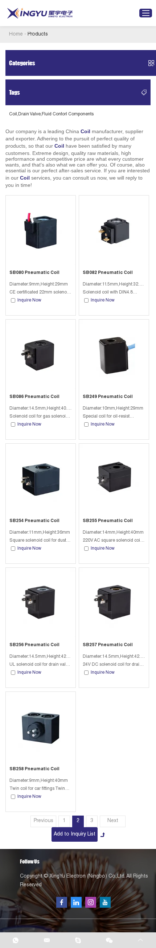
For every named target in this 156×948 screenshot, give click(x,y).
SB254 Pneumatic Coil (34, 521)
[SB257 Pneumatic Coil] (114, 602)
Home (16, 34)
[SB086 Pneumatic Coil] (40, 354)
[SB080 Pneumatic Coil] (40, 230)
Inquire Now (29, 300)
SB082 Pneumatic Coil (108, 273)
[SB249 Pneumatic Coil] (114, 354)
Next (112, 821)
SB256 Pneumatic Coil (34, 645)
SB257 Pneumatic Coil (108, 645)
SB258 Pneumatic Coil (34, 769)
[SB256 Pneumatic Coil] (40, 602)
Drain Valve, (30, 114)
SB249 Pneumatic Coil (108, 397)
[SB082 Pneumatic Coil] (114, 230)
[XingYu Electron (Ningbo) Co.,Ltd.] (40, 13)
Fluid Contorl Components (68, 114)
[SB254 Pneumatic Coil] (40, 478)
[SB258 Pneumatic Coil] (40, 727)
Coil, (13, 114)
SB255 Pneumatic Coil (108, 521)
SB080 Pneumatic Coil (34, 273)
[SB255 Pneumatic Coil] (114, 478)
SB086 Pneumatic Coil (34, 397)
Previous (43, 821)
